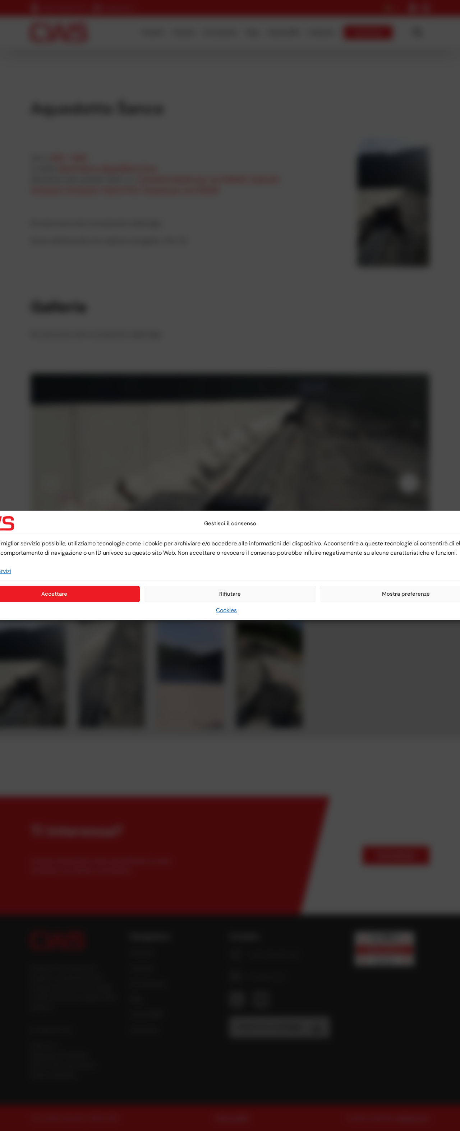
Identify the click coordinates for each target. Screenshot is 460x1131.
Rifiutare (230, 593)
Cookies (226, 610)
